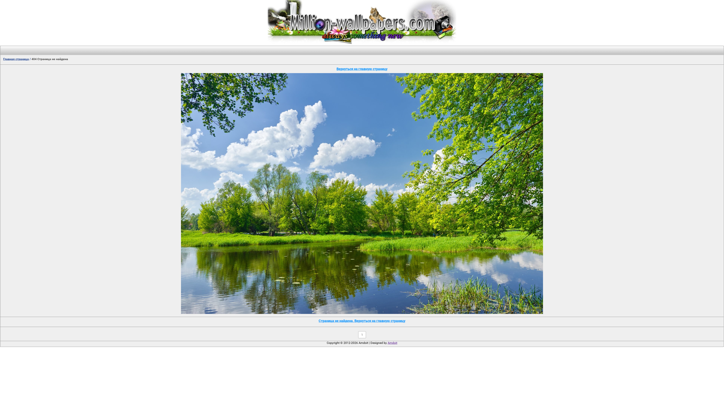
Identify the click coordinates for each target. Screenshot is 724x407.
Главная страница (16, 59)
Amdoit (392, 343)
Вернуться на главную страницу (362, 69)
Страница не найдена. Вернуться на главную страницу (362, 321)
